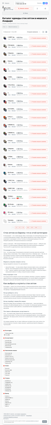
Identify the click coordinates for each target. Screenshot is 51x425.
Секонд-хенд (8, 333)
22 (28, 227)
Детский (7, 340)
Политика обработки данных (11, 417)
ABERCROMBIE (8, 397)
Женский (7, 342)
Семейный (7, 347)
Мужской (7, 345)
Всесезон (7, 370)
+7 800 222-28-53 (20, 4)
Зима (6, 371)
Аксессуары (8, 353)
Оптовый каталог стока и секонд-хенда (17, 23)
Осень (6, 375)
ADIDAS (7, 399)
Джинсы (7, 363)
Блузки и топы (8, 356)
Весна (6, 368)
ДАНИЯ (6, 384)
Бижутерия (7, 354)
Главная (4, 23)
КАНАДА (7, 390)
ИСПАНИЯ (7, 387)
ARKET (6, 404)
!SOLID (6, 396)
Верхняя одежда (9, 359)
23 (32, 227)
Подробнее (29, 415)
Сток (6, 334)
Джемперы (7, 361)
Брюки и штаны (8, 358)
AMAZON (7, 402)
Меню (26, 13)
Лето (6, 373)
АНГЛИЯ (7, 380)
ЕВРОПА (7, 385)
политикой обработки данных (32, 420)
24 (36, 227)
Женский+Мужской (9, 344)
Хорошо (44, 421)
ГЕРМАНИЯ (7, 382)
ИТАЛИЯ (7, 389)
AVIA (6, 406)
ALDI (6, 401)
